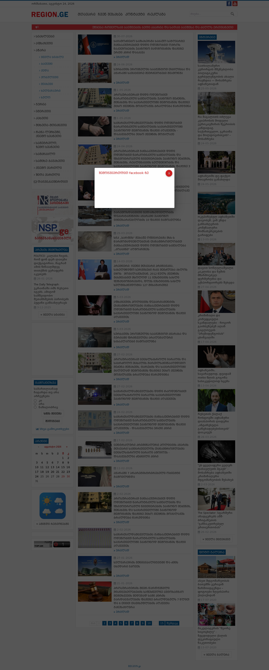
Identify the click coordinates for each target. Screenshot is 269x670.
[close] (169, 173)
